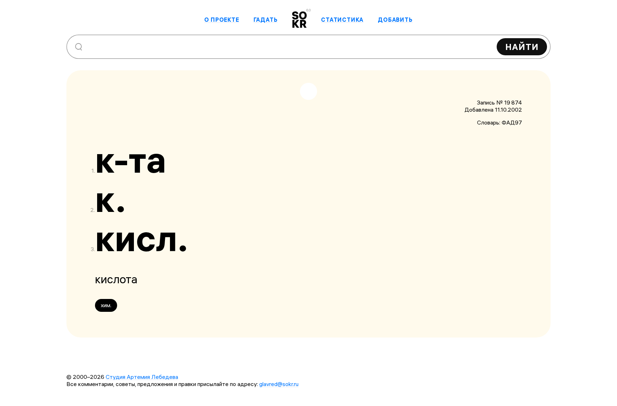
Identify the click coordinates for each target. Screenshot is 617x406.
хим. (106, 305)
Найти (521, 46)
